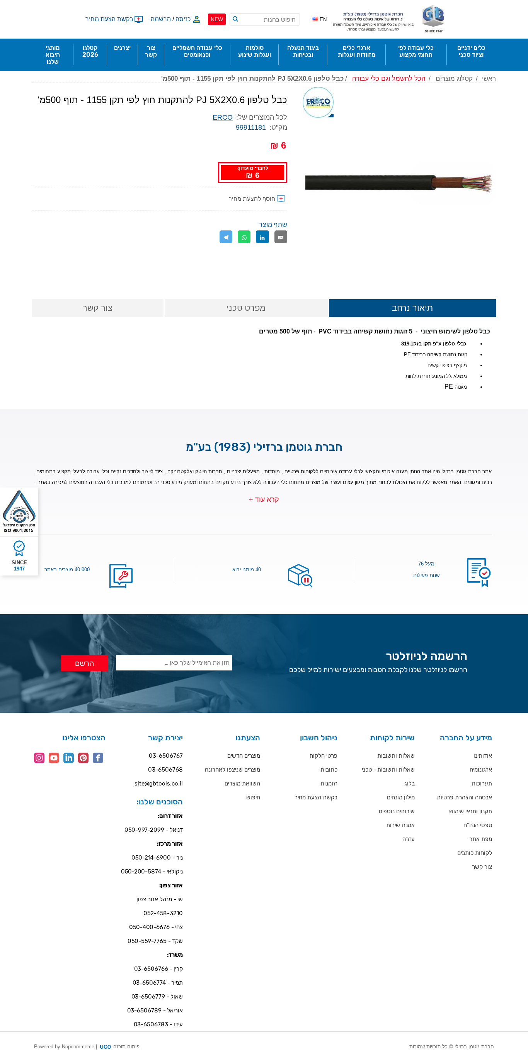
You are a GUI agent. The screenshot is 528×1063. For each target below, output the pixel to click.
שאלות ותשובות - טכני (388, 769)
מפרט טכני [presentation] (246, 308)
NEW (217, 19)
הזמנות (328, 783)
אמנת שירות (400, 825)
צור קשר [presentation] (97, 308)
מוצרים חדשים (243, 755)
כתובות (328, 769)
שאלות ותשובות (396, 755)
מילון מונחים (401, 797)
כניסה (183, 19)
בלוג (409, 783)
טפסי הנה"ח (477, 825)
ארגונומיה (481, 769)
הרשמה (161, 19)
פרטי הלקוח (323, 755)
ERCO (223, 117)
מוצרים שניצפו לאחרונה (232, 769)
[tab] (412, 308)
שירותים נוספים (397, 811)
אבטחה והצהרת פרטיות (464, 797)
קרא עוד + (264, 499)
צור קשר (482, 866)
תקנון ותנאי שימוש (470, 811)
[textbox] (265, 19)
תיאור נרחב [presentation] (412, 308)
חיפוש (253, 797)
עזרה (408, 839)
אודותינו (482, 755)
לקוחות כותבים (474, 853)
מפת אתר (480, 839)
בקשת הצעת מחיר (316, 797)
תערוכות (482, 783)
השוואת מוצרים (242, 783)
